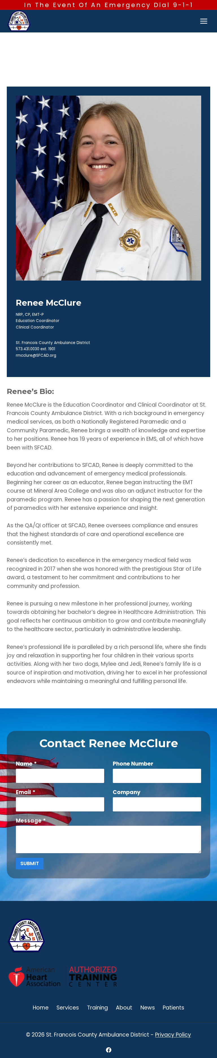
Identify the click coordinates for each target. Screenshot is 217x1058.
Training (97, 1007)
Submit (29, 863)
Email (25, 792)
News (147, 1007)
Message (31, 821)
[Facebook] (108, 1049)
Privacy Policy (173, 1035)
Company (126, 792)
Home (41, 1007)
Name (26, 764)
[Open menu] (203, 21)
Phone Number (133, 764)
